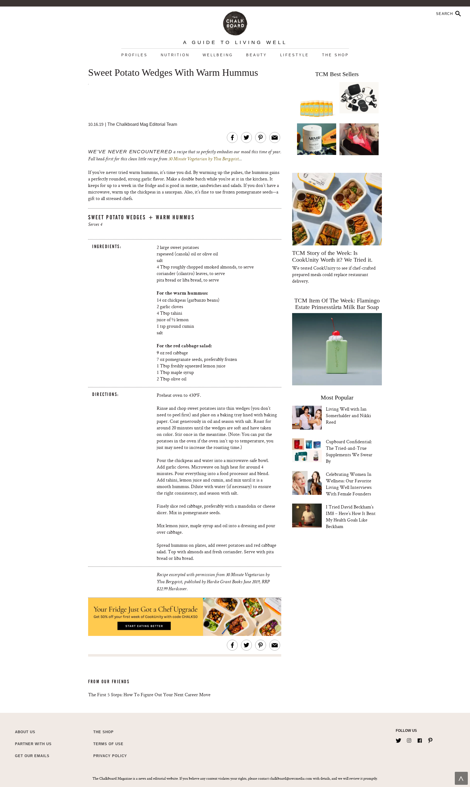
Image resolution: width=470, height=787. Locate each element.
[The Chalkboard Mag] (235, 22)
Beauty (256, 55)
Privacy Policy (110, 756)
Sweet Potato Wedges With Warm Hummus (173, 73)
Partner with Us (33, 744)
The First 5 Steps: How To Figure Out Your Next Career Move (149, 694)
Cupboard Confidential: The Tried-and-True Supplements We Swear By (349, 451)
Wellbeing (218, 55)
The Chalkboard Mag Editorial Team (142, 124)
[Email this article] (275, 137)
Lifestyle (294, 55)
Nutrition (175, 55)
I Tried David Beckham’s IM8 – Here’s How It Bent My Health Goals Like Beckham (351, 516)
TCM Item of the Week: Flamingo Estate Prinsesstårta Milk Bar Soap (337, 303)
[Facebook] (419, 739)
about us (25, 732)
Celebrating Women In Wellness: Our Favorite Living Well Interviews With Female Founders (349, 484)
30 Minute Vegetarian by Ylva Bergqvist (203, 159)
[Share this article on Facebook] (232, 137)
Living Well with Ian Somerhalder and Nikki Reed (348, 415)
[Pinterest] (430, 739)
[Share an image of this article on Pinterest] (260, 137)
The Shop (335, 55)
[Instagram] (409, 739)
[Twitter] (398, 739)
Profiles (134, 55)
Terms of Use (108, 744)
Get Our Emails (32, 756)
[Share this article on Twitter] (246, 137)
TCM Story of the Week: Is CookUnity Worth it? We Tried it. (332, 256)
